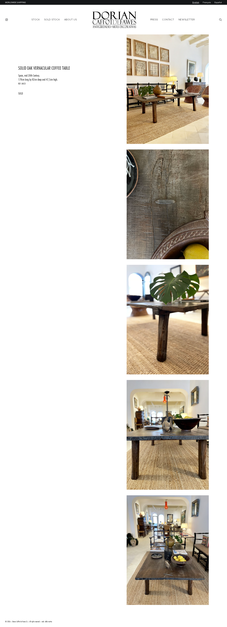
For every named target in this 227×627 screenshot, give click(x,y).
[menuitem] (7, 19)
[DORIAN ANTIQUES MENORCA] (114, 19)
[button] (7, 19)
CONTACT (168, 19)
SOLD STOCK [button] (52, 19)
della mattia (48, 621)
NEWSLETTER (187, 19)
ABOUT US (70, 19)
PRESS (154, 19)
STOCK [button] (36, 19)
